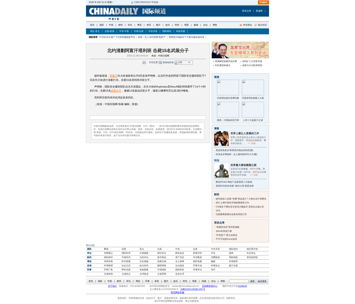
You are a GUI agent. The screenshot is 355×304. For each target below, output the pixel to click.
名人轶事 (179, 261)
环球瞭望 (108, 265)
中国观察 (144, 253)
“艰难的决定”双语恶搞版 (227, 227)
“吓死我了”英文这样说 (226, 235)
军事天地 (197, 265)
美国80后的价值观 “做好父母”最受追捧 (235, 186)
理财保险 (233, 257)
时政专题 (180, 31)
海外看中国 (252, 249)
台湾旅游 (144, 274)
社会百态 (126, 265)
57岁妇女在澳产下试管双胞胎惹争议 (117, 37)
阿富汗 (114, 75)
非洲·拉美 (138, 31)
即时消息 (126, 269)
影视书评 (197, 253)
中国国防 (161, 269)
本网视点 (108, 253)
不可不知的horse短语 (226, 239)
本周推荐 (233, 261)
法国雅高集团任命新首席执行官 (231, 214)
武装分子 (116, 90)
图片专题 (233, 265)
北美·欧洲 (109, 31)
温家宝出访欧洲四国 (252, 65)
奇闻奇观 (108, 261)
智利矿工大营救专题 (252, 61)
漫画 (231, 253)
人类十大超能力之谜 (253, 120)
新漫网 (259, 11)
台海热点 (126, 274)
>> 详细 (252, 143)
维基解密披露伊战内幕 (226, 61)
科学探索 (126, 261)
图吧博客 (161, 265)
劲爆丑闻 (161, 261)
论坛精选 (179, 265)
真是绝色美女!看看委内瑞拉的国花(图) (234, 150)
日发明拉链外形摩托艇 (228, 98)
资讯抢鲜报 (252, 257)
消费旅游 (215, 257)
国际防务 (179, 269)
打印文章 (153, 62)
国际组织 (166, 31)
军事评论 (197, 269)
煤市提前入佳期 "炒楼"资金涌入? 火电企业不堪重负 (241, 198)
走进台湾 (179, 274)
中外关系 (152, 31)
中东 (177, 249)
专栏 (213, 269)
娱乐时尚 (144, 265)
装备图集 (144, 269)
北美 (159, 249)
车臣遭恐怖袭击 (222, 65)
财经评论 (161, 253)
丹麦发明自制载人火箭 (253, 98)
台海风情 (108, 274)
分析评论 (144, 257)
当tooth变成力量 (224, 231)
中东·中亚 (124, 31)
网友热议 (179, 253)
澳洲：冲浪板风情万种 (228, 120)
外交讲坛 (251, 253)
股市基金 (161, 257)
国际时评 (126, 253)
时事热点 (215, 265)
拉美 (195, 249)
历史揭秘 (144, 261)
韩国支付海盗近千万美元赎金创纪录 (186, 37)
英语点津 (246, 11)
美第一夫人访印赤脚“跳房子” (152, 37)
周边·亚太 (95, 31)
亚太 (142, 249)
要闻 (106, 249)
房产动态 (179, 257)
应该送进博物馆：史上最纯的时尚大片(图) (236, 154)
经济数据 (197, 257)
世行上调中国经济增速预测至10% (232, 202)
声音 (213, 253)
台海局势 (161, 274)
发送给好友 (168, 62)
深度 (124, 249)
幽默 (213, 261)
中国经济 (126, 257)
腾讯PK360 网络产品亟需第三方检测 (234, 182)
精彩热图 (197, 261)
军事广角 (108, 269)
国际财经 (108, 257)
